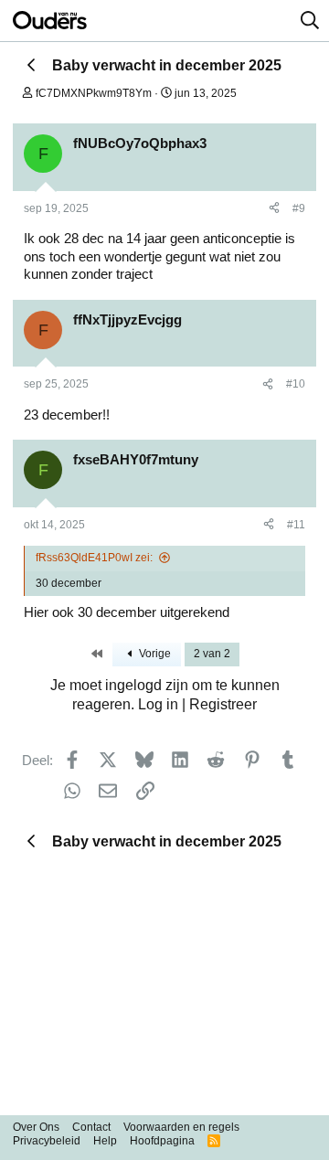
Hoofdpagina (162, 1140)
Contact (91, 1127)
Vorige (153, 653)
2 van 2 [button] (212, 653)
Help (105, 1140)
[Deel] (274, 209)
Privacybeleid (46, 1140)
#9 (298, 208)
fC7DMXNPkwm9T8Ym (94, 93)
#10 (295, 384)
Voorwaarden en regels (181, 1127)
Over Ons (36, 1127)
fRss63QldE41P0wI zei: (94, 557)
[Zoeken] (310, 21)
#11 (296, 524)
